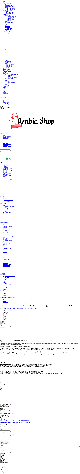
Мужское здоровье (8, 49)
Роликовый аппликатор (9, 12)
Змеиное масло (7, 60)
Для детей (4, 72)
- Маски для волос (10, 18)
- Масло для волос (10, 19)
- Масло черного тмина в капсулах (13, 58)
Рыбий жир (7, 50)
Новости (4, 181)
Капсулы (6, 42)
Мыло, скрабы (7, 26)
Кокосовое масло (8, 61)
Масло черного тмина (9, 57)
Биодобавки (7, 44)
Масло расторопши (8, 66)
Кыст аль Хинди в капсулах (10, 233)
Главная (4, 301)
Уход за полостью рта (9, 24)
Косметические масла (9, 22)
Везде (4, 135)
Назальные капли (8, 52)
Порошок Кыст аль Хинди (10, 236)
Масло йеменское (8, 56)
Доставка (4, 92)
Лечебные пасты (8, 53)
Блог (3, 94)
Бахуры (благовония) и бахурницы (11, 74)
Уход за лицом (7, 30)
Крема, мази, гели (8, 25)
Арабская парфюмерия (7, 3)
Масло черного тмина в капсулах (11, 257)
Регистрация (7, 104)
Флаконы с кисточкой (9, 13)
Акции (4, 88)
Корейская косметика (7, 69)
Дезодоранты (7, 218)
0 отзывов (4, 311)
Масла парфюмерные (7, 137)
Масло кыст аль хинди (9, 235)
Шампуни (6, 210)
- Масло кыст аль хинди (11, 40)
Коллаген (6, 21)
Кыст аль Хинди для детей (10, 234)
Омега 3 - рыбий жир (9, 33)
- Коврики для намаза (11, 82)
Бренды (4, 2)
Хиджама (6, 80)
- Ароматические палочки (12, 77)
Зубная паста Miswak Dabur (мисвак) (7, 402)
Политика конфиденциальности (27, 437)
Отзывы (4, 183)
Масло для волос (8, 209)
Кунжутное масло (8, 62)
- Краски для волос (10, 17)
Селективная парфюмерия (10, 6)
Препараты (7, 54)
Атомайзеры (7, 11)
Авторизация (7, 103)
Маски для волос (8, 208)
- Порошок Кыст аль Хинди (12, 41)
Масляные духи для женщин (10, 9)
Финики (5, 230)
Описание (4, 335)
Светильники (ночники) (9, 78)
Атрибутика (7, 81)
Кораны (6, 287)
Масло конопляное (8, 65)
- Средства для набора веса (12, 45)
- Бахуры (8, 76)
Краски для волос (8, 207)
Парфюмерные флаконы (7, 10)
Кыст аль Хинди (7, 232)
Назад (4, 1)
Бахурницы (7, 277)
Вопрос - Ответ (6, 337)
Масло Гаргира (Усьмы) (9, 64)
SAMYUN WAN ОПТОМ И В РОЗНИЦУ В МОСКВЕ (10, 437)
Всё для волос (7, 15)
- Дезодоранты (9, 28)
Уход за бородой (8, 29)
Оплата (4, 91)
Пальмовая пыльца (8, 51)
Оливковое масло (8, 59)
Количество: (2, 323)
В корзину (2, 327)
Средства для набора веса (9, 240)
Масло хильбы (5, 138)
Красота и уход (5, 14)
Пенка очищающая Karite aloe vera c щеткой (9, 391)
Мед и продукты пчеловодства (10, 32)
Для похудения (5, 68)
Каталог (3, 185)
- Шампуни (9, 20)
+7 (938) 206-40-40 (11, 153)
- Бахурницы (9, 75)
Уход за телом (7, 27)
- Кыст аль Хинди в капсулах (12, 38)
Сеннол (5, 227)
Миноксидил (7, 23)
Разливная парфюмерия (9, 5)
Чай (5, 79)
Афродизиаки (5, 70)
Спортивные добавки (7, 71)
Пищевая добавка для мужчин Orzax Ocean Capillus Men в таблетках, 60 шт (15, 422)
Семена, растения (8, 43)
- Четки (8, 83)
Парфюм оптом (5, 93)
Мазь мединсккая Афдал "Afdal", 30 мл (8, 413)
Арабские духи (7, 4)
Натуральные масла (6, 55)
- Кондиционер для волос (11, 16)
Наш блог (41, 437)
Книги (6, 84)
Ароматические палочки (9, 279)
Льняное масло (7, 63)
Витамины (7, 46)
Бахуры (6, 278)
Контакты (4, 95)
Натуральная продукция (7, 31)
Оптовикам (46, 437)
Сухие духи (7, 7)
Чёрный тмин (5, 231)
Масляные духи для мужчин (10, 8)
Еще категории (5, 73)
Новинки (4, 87)
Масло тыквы (7, 67)
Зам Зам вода (7, 48)
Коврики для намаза (8, 284)
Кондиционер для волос (9, 206)
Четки (6, 285)
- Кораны (8, 85)
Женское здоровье (8, 47)
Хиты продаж (5, 86)
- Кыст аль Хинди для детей (12, 39)
